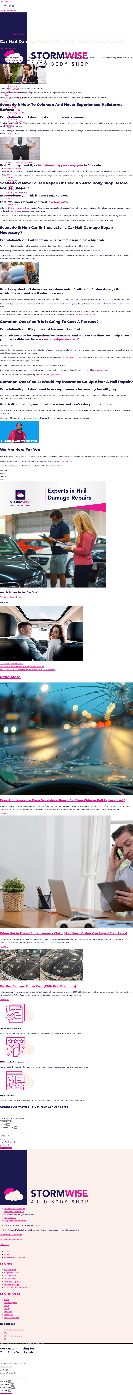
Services (6, 1263)
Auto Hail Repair (19, 34)
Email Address (5, 1139)
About (6, 95)
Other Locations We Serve (17, 192)
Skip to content (5, 1)
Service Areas (10, 1293)
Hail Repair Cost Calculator (13, 168)
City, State (4, 1145)
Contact (7, 137)
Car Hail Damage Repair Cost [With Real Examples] (38, 986)
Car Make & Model (7, 1127)
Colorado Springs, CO (16, 113)
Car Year (3, 1124)
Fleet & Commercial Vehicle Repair (20, 162)
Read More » (4, 814)
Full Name (4, 1136)
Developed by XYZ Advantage (11, 1235)
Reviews (7, 101)
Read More (10, 677)
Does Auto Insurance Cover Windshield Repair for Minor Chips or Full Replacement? (62, 800)
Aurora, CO (12, 177)
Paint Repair (12, 86)
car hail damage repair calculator (49, 375)
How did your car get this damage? (12, 1118)
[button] (8, 11)
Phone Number (5, 1142)
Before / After (13, 134)
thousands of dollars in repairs (85, 314)
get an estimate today (100, 370)
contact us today (66, 461)
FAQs (10, 128)
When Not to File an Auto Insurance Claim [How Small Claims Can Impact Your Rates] (63, 933)
